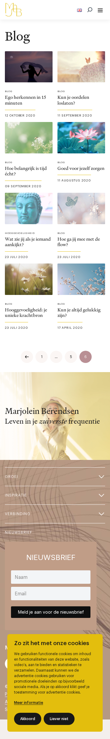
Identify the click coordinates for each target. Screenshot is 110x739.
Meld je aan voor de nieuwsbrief (51, 612)
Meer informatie (28, 703)
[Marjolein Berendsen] (13, 9)
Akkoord (27, 719)
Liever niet (59, 719)
